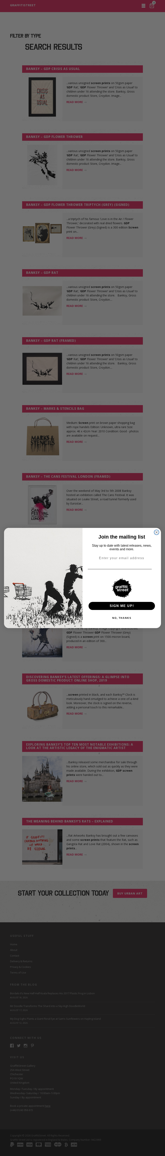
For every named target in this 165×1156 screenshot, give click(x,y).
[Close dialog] (156, 532)
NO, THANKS (121, 618)
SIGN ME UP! (122, 606)
